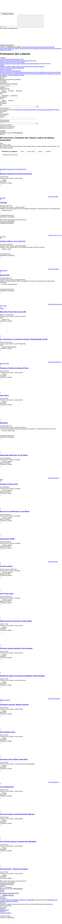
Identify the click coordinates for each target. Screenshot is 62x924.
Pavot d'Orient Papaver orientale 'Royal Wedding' (18, 841)
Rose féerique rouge (7, 732)
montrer (3, 131)
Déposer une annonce (7, 223)
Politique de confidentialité (27, 900)
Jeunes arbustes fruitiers (37, 48)
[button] (31, 36)
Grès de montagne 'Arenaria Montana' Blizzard (17, 814)
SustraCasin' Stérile (7, 539)
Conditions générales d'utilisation (9, 900)
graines (40, 151)
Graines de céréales (6, 50)
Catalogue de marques (11, 901)
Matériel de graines (13, 48)
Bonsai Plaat (4, 275)
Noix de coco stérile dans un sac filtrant (14, 511)
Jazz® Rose (4, 395)
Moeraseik (4, 423)
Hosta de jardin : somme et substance (14, 869)
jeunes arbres (31, 151)
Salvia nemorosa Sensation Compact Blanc (16, 621)
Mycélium (46, 48)
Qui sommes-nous (5, 893)
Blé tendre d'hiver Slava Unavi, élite (13, 312)
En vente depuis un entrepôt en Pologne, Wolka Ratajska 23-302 (23, 339)
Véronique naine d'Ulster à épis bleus (14, 759)
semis (22, 151)
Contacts (16, 893)
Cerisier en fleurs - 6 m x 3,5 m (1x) (12, 241)
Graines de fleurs (24, 48)
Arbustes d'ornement (36, 47)
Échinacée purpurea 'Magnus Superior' (14, 704)
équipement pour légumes (10, 154)
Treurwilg (3, 202)
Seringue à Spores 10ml (9, 484)
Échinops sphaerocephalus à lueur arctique (16, 648)
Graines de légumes (55, 48)
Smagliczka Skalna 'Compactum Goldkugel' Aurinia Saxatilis (22, 676)
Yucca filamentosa (7, 787)
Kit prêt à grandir (6, 566)
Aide (12, 893)
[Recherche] (30, 21)
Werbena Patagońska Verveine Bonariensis (16, 174)
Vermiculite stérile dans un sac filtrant (14, 455)
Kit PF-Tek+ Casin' (7, 593)
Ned (3, 897)
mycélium (48, 151)
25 (5, 887)
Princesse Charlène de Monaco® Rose (14, 368)
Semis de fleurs (25, 47)
